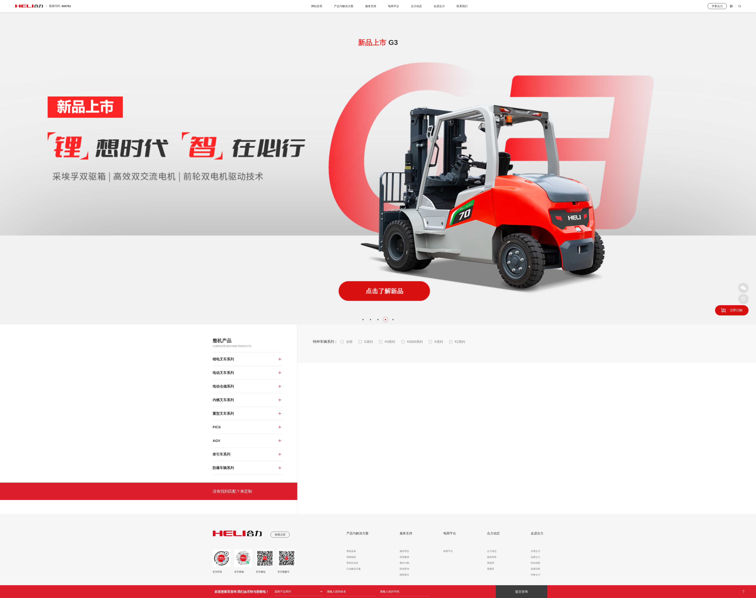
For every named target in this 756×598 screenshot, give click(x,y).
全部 (349, 341)
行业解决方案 (353, 568)
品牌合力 (535, 557)
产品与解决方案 (343, 6)
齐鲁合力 (535, 574)
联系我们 (462, 6)
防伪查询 (404, 568)
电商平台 (393, 6)
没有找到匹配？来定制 (232, 491)
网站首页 (316, 6)
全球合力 (535, 551)
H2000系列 (415, 341)
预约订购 (404, 563)
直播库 (490, 568)
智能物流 (351, 557)
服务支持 (370, 6)
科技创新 (535, 563)
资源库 (490, 563)
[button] (363, 319)
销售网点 (404, 574)
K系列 (439, 341)
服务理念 (404, 551)
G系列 (368, 341)
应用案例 (404, 557)
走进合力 (439, 6)
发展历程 (535, 568)
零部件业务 (352, 563)
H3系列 (390, 341)
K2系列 (460, 341)
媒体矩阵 (492, 557)
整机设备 (351, 551)
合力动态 (416, 6)
